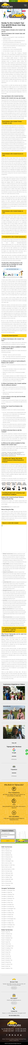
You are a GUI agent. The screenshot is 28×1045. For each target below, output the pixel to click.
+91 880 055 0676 (20, 1029)
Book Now (22, 1)
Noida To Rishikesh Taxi (6, 938)
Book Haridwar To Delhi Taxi (8, 865)
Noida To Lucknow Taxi (6, 964)
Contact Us (15, 1040)
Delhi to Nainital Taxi (6, 853)
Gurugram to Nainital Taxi (7, 896)
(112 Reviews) (13, 776)
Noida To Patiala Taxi (6, 940)
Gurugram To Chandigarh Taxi (8, 908)
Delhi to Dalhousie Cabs (7, 873)
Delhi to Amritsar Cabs (6, 871)
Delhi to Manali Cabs (6, 859)
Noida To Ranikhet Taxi (6, 960)
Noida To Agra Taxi (5, 942)
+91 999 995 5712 (8, 1029)
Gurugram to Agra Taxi (6, 892)
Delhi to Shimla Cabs (6, 881)
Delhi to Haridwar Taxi (6, 850)
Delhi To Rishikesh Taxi (6, 855)
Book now (14, 987)
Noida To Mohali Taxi (6, 958)
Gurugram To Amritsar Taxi (7, 906)
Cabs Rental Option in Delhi (7, 869)
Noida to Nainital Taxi (6, 935)
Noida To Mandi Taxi (6, 962)
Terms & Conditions (10, 1039)
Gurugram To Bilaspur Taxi (7, 926)
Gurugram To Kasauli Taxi (7, 914)
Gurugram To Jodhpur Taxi (7, 912)
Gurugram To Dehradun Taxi (8, 924)
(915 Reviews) (14, 759)
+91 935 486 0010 (20, 1031)
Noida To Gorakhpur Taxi (7, 948)
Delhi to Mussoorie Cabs (7, 883)
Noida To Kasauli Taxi (6, 950)
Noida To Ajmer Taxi (6, 944)
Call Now (5, 1)
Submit (7, 840)
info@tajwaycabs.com (16, 1000)
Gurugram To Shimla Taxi (7, 920)
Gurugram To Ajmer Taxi (7, 900)
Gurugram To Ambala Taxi (7, 904)
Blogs (16, 1039)
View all (14, 743)
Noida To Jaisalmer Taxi (6, 968)
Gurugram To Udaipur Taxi (7, 922)
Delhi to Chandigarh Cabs (7, 861)
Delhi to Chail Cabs (5, 885)
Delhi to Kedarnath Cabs (7, 879)
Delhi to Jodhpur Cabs (6, 877)
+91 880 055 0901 (8, 1031)
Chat (14, 1)
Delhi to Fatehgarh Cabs (7, 875)
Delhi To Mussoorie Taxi (6, 857)
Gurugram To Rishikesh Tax (7, 898)
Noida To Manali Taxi (6, 956)
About (3, 1039)
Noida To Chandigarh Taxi (7, 946)
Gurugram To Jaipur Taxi (7, 910)
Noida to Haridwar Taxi (6, 933)
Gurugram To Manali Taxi (7, 916)
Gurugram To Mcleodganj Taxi (8, 918)
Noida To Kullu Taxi (5, 966)
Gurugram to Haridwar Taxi (7, 894)
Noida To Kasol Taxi (5, 952)
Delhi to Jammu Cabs (6, 863)
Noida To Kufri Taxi (5, 954)
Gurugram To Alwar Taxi (7, 902)
